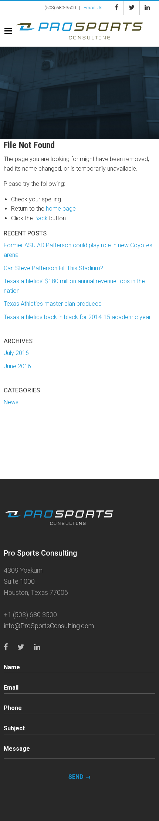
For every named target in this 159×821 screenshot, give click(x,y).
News (11, 402)
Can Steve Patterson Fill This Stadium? (53, 268)
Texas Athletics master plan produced (53, 303)
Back (41, 218)
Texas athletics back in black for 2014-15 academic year (77, 317)
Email (11, 687)
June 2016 (17, 366)
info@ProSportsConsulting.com (49, 626)
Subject (14, 728)
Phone (13, 707)
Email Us (93, 7)
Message (17, 748)
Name (12, 667)
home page (61, 208)
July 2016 (16, 352)
